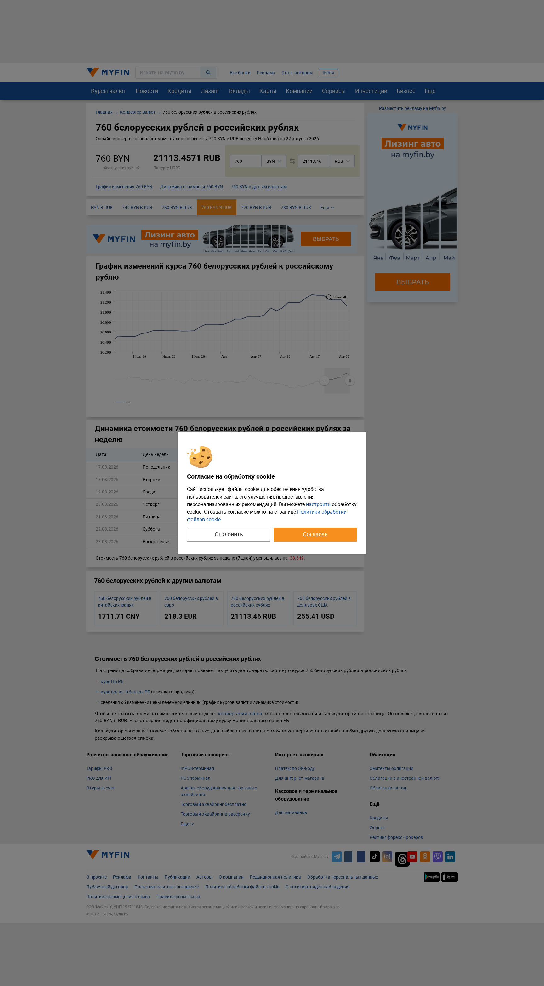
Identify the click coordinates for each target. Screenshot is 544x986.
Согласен (315, 534)
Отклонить (229, 534)
